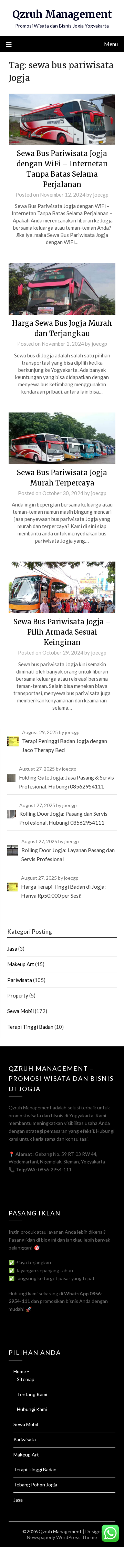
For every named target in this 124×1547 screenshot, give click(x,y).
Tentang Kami (32, 1394)
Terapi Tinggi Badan (30, 1027)
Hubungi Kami (32, 1409)
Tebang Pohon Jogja (35, 1484)
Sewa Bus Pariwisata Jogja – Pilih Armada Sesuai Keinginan (62, 632)
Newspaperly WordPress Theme (62, 1537)
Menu (111, 44)
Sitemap (25, 1379)
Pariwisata (19, 980)
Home (19, 1371)
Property (17, 995)
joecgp (100, 194)
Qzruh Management (62, 14)
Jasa (12, 948)
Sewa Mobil (20, 1011)
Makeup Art (20, 964)
